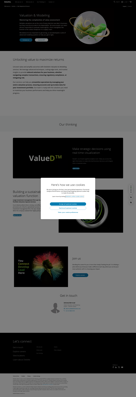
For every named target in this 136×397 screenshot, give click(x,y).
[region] (68, 198)
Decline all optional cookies (68, 208)
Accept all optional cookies (68, 204)
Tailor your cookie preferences (68, 212)
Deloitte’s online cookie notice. (75, 196)
